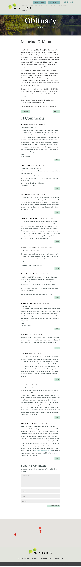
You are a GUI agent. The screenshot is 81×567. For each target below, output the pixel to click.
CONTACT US (59, 559)
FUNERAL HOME (43, 6)
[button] (40, 531)
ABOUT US (24, 6)
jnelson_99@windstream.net (43, 450)
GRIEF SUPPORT (46, 559)
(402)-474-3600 (68, 2)
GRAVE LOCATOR (39, 2)
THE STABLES (63, 6)
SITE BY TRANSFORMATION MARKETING (42, 564)
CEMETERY (53, 6)
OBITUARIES (33, 6)
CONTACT (24, 10)
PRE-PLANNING (54, 2)
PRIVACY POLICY (23, 559)
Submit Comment (53, 506)
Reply (57, 160)
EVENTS (34, 559)
